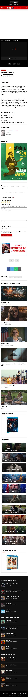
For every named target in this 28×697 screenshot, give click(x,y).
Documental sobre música (15, 276)
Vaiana (8, 610)
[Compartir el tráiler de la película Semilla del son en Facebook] (8, 269)
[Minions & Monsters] (3, 635)
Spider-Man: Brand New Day (12, 596)
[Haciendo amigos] (3, 666)
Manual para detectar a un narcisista (15, 531)
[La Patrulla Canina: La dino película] (3, 592)
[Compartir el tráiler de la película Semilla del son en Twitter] (12, 269)
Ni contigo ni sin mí (10, 657)
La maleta (7, 459)
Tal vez (8, 677)
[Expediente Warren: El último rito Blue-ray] (12, 432)
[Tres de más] (3, 672)
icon (14, 293)
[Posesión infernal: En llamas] (3, 585)
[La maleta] (14, 457)
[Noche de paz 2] (14, 488)
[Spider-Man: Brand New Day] (3, 598)
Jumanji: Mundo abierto (11, 541)
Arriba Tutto (8, 521)
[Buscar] (26, 7)
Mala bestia (9, 683)
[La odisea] (3, 605)
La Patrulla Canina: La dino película (14, 590)
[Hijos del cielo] (14, 478)
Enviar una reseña (6, 235)
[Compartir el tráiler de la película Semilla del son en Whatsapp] (16, 269)
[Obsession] (3, 622)
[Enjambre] (14, 447)
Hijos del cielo (8, 479)
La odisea (8, 603)
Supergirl (8, 640)
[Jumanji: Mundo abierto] (14, 540)
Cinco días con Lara (6, 323)
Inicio (2, 40)
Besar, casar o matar (6, 406)
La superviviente (5, 343)
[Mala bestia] (3, 685)
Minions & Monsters (10, 633)
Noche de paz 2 (9, 490)
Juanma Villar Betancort (12, 131)
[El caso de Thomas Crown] (14, 467)
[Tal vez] (3, 679)
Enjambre (7, 448)
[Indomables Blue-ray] (12, 570)
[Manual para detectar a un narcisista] (14, 530)
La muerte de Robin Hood (12, 627)
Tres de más (9, 670)
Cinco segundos (9, 510)
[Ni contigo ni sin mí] (3, 659)
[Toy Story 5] (3, 648)
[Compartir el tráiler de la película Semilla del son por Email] (19, 269)
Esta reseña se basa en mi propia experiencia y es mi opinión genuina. (14, 231)
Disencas (19, 694)
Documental (7, 40)
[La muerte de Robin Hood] (3, 629)
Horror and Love (5, 302)
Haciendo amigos (10, 664)
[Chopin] (14, 499)
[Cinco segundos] (14, 509)
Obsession (8, 620)
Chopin (7, 500)
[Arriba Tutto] (14, 519)
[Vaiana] (3, 611)
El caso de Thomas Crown (14, 4)
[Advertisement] (14, 24)
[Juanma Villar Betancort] (3, 133)
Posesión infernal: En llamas (12, 583)
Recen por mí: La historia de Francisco (10, 385)
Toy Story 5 (9, 646)
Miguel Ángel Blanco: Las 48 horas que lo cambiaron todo (13, 364)
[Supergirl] (3, 642)
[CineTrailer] (14, 8)
